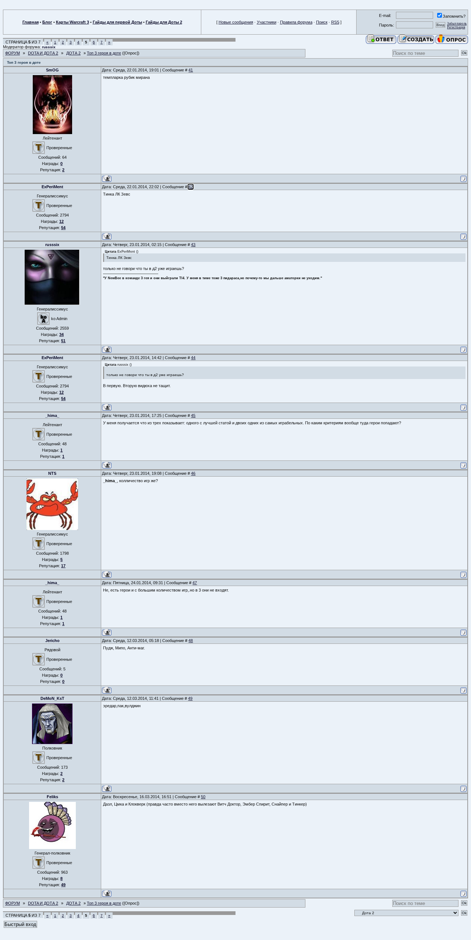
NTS (52, 473)
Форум (12, 53)
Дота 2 (73, 53)
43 (193, 244)
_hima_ (52, 415)
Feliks (52, 797)
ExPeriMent (52, 187)
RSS (335, 22)
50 (203, 797)
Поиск (321, 22)
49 (190, 698)
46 (193, 473)
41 (190, 70)
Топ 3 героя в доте (104, 53)
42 (190, 187)
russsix (49, 47)
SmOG (52, 70)
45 (193, 415)
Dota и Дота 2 (43, 53)
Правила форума (296, 22)
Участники (266, 22)
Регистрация (456, 27)
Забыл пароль (457, 23)
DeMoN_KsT (52, 698)
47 (194, 583)
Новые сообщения (236, 22)
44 (193, 357)
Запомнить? (454, 16)
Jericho (52, 640)
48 (190, 640)
